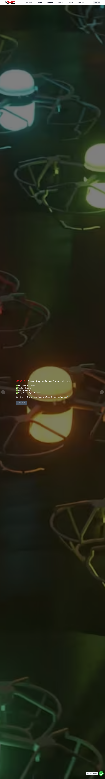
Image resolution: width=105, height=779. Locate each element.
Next (102, 392)
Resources (50, 2)
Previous (3, 392)
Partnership (81, 2)
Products (39, 2)
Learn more (21, 403)
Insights (60, 2)
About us (70, 2)
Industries (29, 2)
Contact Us (97, 2)
